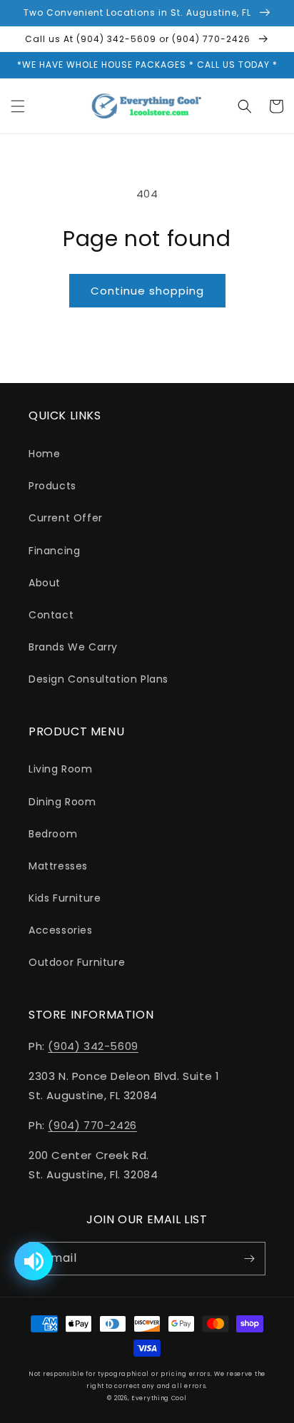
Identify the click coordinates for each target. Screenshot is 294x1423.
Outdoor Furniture (77, 962)
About (45, 583)
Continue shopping (147, 290)
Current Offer (66, 518)
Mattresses (58, 866)
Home (44, 454)
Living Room (61, 769)
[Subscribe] (249, 1258)
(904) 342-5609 (93, 1046)
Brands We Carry (73, 647)
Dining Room (62, 802)
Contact (51, 615)
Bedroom (53, 834)
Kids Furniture (65, 898)
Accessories (61, 930)
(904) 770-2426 (92, 1125)
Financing (54, 551)
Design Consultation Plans (98, 679)
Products (52, 486)
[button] (18, 106)
